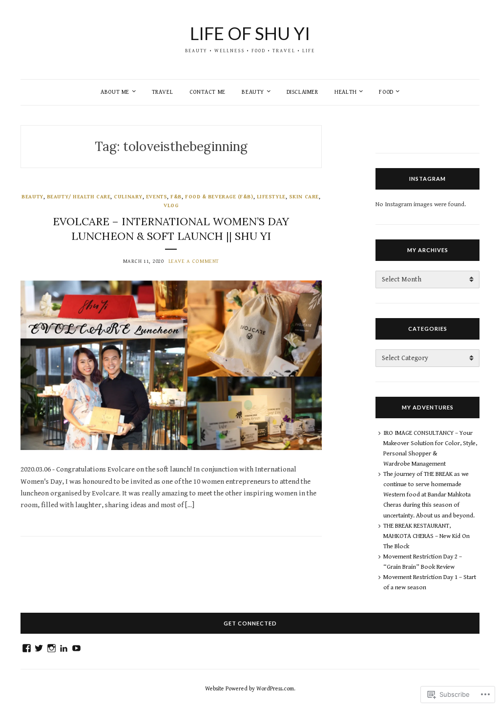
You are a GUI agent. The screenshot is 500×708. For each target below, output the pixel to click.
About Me (115, 92)
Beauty (253, 92)
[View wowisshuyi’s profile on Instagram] (51, 648)
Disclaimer (302, 92)
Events (156, 196)
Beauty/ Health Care (78, 196)
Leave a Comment (193, 261)
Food (386, 92)
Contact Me (207, 92)
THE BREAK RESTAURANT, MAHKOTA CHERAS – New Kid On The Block (426, 536)
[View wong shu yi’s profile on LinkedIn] (63, 648)
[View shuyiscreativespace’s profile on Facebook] (26, 648)
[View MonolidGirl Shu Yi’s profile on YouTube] (76, 648)
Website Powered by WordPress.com (249, 689)
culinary (128, 196)
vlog (171, 205)
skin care (304, 196)
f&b (176, 196)
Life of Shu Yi (250, 33)
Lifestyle (271, 196)
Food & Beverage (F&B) (219, 196)
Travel (162, 92)
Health (345, 92)
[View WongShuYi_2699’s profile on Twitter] (38, 648)
